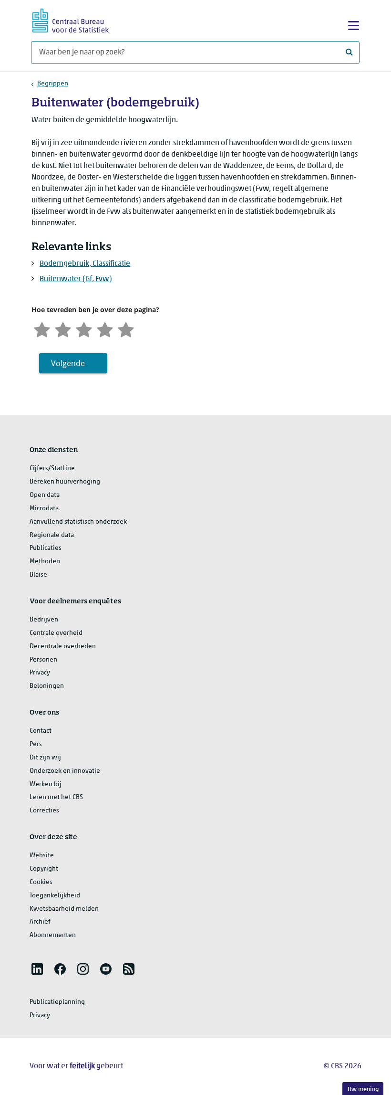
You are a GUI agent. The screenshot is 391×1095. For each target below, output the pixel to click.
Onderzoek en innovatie (65, 771)
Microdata (44, 508)
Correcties (44, 811)
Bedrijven (44, 620)
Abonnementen (53, 935)
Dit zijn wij (45, 758)
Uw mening (363, 1089)
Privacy (40, 673)
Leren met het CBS (56, 797)
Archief (40, 922)
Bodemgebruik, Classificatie (85, 264)
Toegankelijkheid (55, 896)
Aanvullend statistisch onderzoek (78, 522)
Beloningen (47, 686)
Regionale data (52, 535)
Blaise (38, 575)
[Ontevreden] (62, 328)
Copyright (44, 869)
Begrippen (52, 84)
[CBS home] (70, 19)
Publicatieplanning (57, 1002)
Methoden (45, 561)
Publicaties (46, 548)
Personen (43, 660)
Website (42, 856)
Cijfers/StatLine (52, 468)
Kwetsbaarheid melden (64, 909)
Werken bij (46, 784)
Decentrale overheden (63, 646)
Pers (36, 744)
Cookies (41, 882)
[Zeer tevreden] (125, 328)
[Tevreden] (104, 328)
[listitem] (37, 969)
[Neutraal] (83, 328)
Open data (45, 495)
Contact (40, 731)
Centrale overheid (56, 633)
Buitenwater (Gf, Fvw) (76, 279)
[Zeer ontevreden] (41, 328)
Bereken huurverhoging (65, 482)
